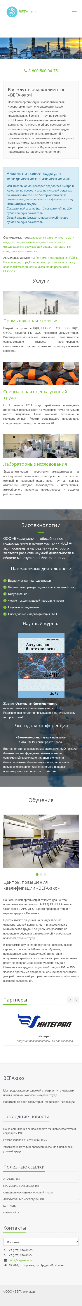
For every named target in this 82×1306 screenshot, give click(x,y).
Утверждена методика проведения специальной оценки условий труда (38, 1149)
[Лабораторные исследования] (41, 446)
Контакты (9, 1205)
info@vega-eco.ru (21, 1260)
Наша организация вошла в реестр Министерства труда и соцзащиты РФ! (39, 1131)
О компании (11, 1179)
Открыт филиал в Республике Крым (25, 1140)
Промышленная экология (31, 321)
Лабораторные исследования (35, 464)
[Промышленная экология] (41, 302)
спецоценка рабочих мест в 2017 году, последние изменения (38, 239)
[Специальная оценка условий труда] (41, 373)
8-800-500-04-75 (42, 70)
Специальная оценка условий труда (28, 1192)
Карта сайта (11, 1212)
